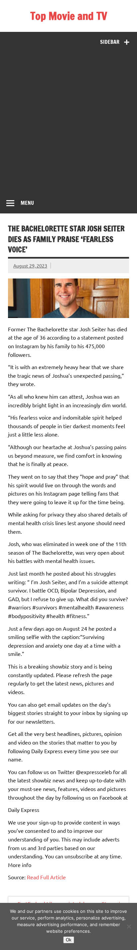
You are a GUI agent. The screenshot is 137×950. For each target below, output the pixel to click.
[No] (128, 926)
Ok (68, 939)
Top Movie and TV (68, 16)
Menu (27, 202)
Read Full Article (46, 877)
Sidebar (109, 41)
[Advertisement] (68, 120)
